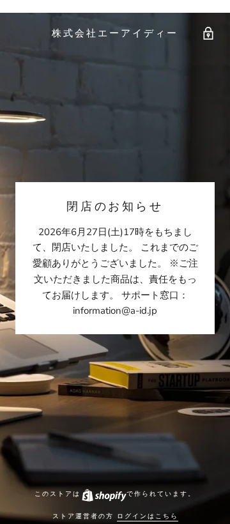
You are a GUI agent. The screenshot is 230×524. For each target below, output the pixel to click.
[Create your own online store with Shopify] (103, 493)
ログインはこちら (147, 516)
